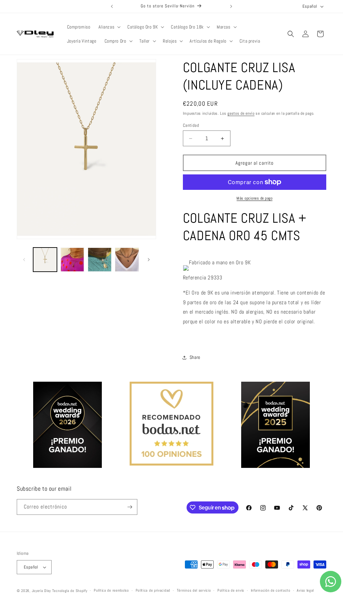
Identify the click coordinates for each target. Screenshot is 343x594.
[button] (109, 27)
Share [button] (195, 357)
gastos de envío (241, 113)
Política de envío (230, 590)
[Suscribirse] (129, 507)
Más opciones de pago (254, 198)
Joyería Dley (41, 590)
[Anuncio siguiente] (231, 6)
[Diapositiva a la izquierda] (24, 259)
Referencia (194, 277)
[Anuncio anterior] (112, 6)
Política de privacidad (153, 590)
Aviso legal (305, 590)
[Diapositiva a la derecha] (148, 259)
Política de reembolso (111, 590)
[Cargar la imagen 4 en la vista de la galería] (127, 259)
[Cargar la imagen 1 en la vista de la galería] (45, 259)
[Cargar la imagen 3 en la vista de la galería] (100, 259)
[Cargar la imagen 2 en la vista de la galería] (72, 259)
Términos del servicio (194, 590)
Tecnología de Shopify (69, 590)
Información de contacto (270, 590)
